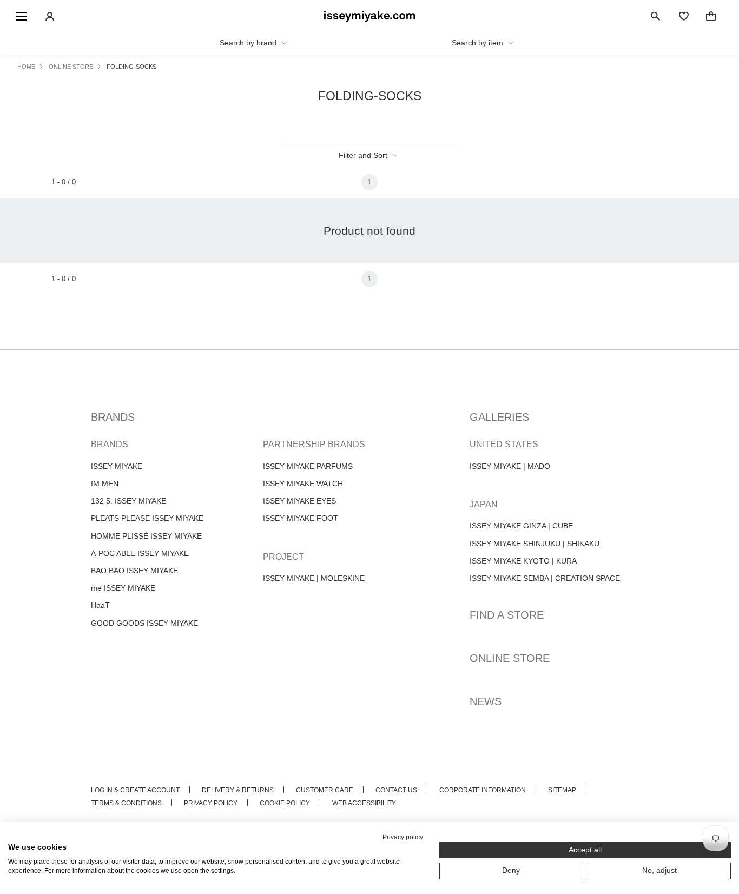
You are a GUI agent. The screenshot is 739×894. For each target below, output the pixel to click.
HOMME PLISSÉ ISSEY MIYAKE (146, 536)
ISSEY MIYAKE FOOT (300, 518)
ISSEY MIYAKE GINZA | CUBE (521, 525)
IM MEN (104, 483)
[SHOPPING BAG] (711, 16)
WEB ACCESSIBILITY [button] (364, 803)
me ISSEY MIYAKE (123, 588)
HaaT (100, 605)
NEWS (486, 701)
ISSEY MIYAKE (116, 466)
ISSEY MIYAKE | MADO (510, 466)
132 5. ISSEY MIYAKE (128, 500)
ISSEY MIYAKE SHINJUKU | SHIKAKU (534, 543)
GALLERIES (499, 417)
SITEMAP (562, 790)
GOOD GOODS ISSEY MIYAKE (144, 623)
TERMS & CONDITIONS (126, 803)
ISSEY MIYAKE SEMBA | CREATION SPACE (545, 578)
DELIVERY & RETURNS (238, 790)
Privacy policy (402, 837)
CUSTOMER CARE (324, 790)
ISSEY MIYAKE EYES (299, 500)
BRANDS (113, 417)
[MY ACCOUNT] (50, 16)
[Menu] (21, 16)
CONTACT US (396, 790)
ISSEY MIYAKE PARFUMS (308, 466)
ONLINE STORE (510, 658)
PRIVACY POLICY (210, 803)
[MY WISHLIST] (684, 16)
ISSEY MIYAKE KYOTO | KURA (523, 561)
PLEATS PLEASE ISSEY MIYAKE (147, 518)
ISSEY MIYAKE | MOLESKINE (314, 578)
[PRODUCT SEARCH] (656, 16)
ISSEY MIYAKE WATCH (303, 483)
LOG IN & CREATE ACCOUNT (135, 790)
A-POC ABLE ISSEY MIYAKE (140, 553)
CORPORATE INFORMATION (482, 790)
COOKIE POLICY (285, 803)
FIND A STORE (507, 615)
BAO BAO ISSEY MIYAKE (134, 570)
